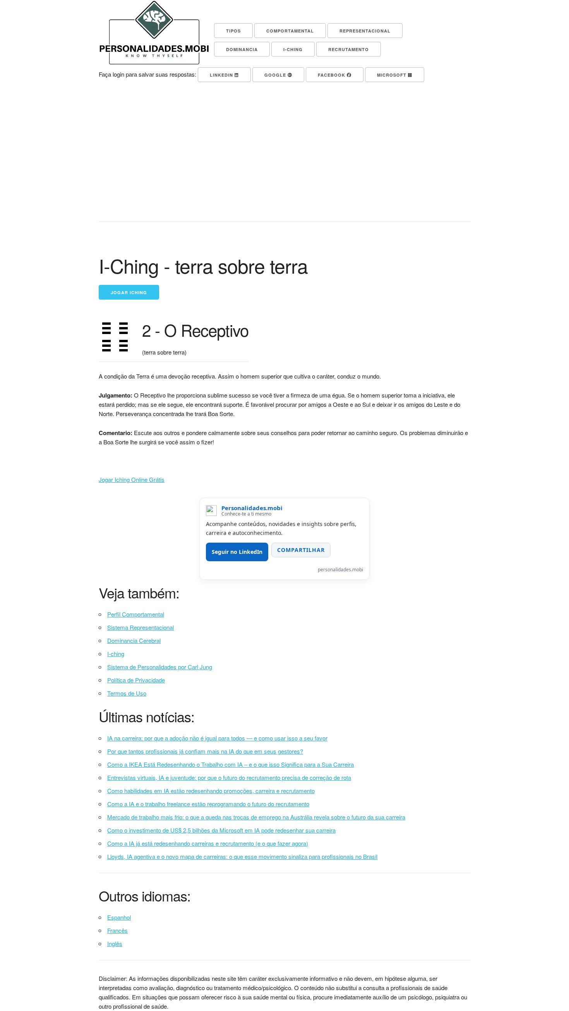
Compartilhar (301, 549)
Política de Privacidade (136, 680)
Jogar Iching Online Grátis (132, 479)
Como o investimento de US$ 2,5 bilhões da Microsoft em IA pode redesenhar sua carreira (221, 830)
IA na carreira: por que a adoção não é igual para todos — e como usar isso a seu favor (217, 738)
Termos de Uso (126, 693)
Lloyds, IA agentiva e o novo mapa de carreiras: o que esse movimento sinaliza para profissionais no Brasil (242, 856)
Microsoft (392, 75)
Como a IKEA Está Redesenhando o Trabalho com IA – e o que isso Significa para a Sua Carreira (230, 764)
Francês (117, 930)
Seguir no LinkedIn (237, 551)
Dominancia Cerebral (134, 640)
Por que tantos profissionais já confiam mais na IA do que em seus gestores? (205, 751)
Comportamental (290, 31)
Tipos (233, 31)
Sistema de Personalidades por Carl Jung (159, 667)
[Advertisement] (284, 152)
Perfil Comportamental (135, 614)
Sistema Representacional (140, 627)
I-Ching (293, 49)
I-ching (115, 653)
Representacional (365, 31)
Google (276, 75)
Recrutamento (348, 49)
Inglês (114, 943)
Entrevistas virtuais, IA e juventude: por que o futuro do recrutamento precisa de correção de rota (229, 777)
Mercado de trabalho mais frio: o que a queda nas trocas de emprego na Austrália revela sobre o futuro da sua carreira (256, 817)
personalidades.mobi (340, 569)
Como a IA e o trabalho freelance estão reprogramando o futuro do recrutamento (208, 804)
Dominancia (242, 49)
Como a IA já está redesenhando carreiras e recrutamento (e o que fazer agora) (207, 843)
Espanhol (119, 917)
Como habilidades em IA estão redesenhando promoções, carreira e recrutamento (211, 791)
